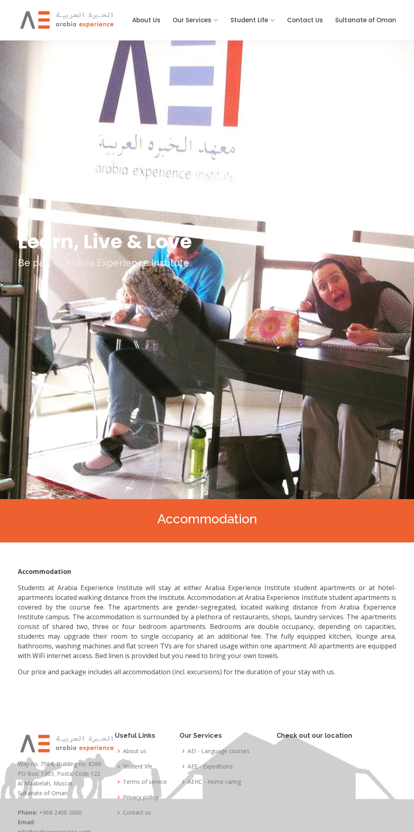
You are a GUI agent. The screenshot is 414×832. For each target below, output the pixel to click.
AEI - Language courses (218, 751)
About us (134, 751)
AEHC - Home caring (214, 782)
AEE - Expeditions (210, 766)
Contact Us (305, 20)
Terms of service (145, 782)
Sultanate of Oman (365, 20)
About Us (146, 20)
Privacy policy (140, 797)
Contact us (137, 812)
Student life (137, 766)
